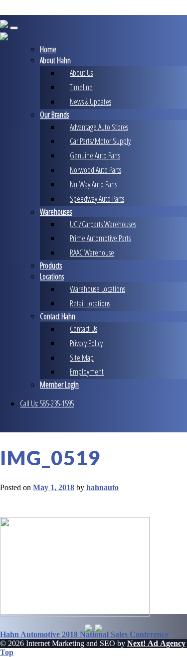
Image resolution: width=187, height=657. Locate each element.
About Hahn (55, 60)
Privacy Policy (86, 343)
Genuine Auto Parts (95, 155)
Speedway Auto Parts (97, 198)
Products (51, 265)
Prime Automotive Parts (100, 238)
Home (48, 49)
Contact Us (83, 328)
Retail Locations (90, 303)
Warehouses (56, 211)
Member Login (59, 384)
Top (6, 652)
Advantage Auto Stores (99, 127)
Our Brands (54, 114)
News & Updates (90, 101)
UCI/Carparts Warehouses (103, 224)
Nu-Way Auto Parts (93, 184)
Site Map (82, 357)
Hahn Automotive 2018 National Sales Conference (84, 634)
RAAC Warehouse (92, 252)
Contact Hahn (57, 316)
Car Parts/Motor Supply (100, 140)
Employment (87, 371)
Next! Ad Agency (156, 643)
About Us (81, 72)
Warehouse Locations (97, 288)
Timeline (81, 87)
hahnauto (102, 487)
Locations (52, 276)
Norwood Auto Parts (95, 169)
